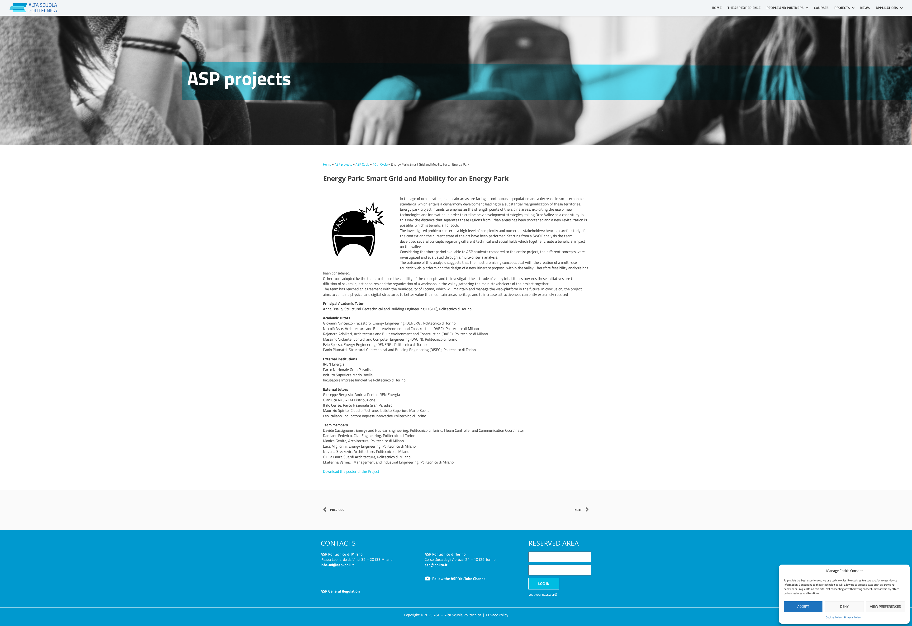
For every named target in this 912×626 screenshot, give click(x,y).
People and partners (784, 7)
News (865, 7)
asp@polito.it (436, 565)
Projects (842, 7)
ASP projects (343, 164)
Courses (821, 7)
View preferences (885, 606)
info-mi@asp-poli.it (337, 565)
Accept (803, 606)
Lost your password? (542, 594)
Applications (887, 7)
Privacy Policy (852, 617)
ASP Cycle (362, 164)
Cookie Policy (834, 617)
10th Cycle (380, 164)
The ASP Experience (743, 7)
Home (717, 7)
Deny (844, 606)
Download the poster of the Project (351, 471)
